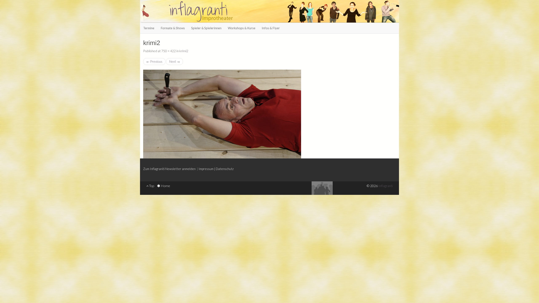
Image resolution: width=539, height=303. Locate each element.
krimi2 (183, 51)
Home (165, 186)
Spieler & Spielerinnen (206, 28)
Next (174, 61)
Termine (148, 28)
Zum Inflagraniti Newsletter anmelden (170, 169)
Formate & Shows (173, 28)
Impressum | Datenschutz (216, 169)
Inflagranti (385, 186)
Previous (154, 61)
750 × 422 (168, 51)
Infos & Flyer (271, 28)
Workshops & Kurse (241, 28)
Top (151, 186)
